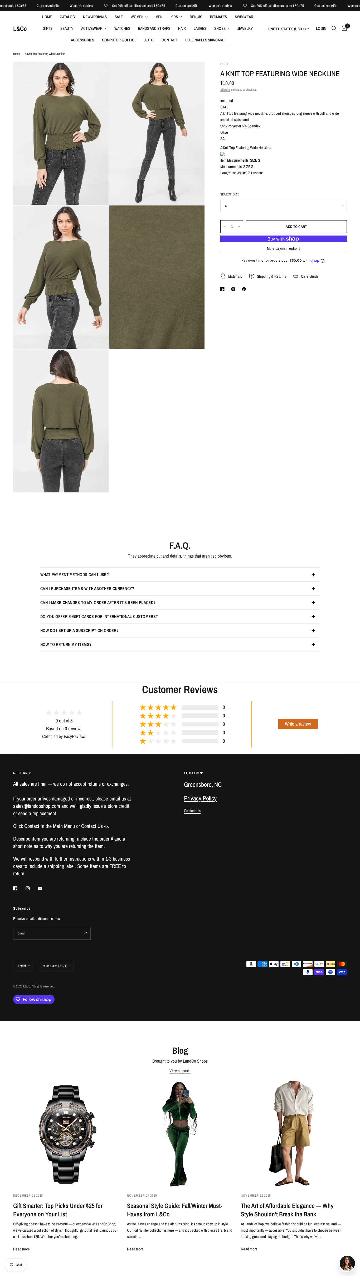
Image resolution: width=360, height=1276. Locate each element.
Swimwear (244, 17)
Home (47, 17)
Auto (149, 40)
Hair (182, 28)
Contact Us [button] (192, 810)
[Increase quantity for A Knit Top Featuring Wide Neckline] (239, 226)
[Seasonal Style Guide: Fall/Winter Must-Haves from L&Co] (180, 1134)
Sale (119, 17)
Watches (122, 28)
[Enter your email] (85, 933)
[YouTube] (44, 889)
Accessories (82, 40)
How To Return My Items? (65, 644)
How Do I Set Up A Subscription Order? (79, 630)
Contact (169, 40)
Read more (21, 1249)
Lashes (200, 28)
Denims (196, 17)
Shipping (225, 90)
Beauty (66, 28)
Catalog (67, 17)
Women (137, 17)
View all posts (179, 1070)
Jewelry (245, 28)
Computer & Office (119, 40)
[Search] (334, 28)
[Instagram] (31, 888)
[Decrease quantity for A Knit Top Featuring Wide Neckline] (224, 226)
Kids (174, 17)
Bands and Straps (154, 28)
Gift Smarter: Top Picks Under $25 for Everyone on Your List (58, 1209)
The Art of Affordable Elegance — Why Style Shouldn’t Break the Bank (287, 1209)
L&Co (20, 28)
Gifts (47, 28)
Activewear (92, 28)
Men (159, 17)
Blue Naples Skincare (204, 40)
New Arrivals (95, 17)
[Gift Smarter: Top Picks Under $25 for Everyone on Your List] (66, 1134)
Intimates (218, 17)
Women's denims (61, 5)
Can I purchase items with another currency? (87, 588)
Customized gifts (28, 5)
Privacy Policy (200, 798)
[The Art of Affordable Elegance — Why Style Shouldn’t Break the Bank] (294, 1134)
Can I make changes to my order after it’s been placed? (97, 602)
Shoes (220, 28)
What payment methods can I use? (74, 574)
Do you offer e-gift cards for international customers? (99, 616)
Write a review (298, 724)
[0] (343, 28)
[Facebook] (19, 888)
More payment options (283, 248)
